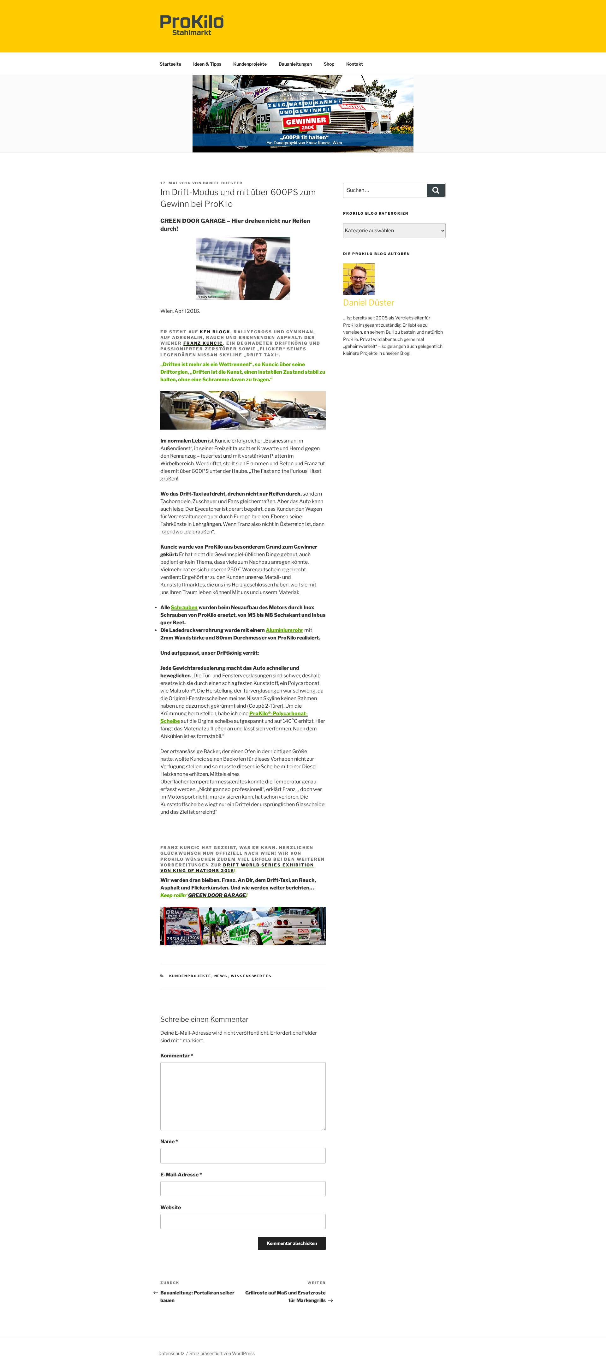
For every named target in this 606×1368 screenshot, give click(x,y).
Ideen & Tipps (207, 64)
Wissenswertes (251, 976)
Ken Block (215, 331)
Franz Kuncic (203, 343)
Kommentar (176, 1056)
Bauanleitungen (295, 64)
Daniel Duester (223, 183)
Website (170, 1207)
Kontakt (354, 64)
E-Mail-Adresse (181, 1175)
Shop (329, 64)
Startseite (170, 64)
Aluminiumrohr (284, 630)
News (221, 976)
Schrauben (184, 607)
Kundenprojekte (250, 64)
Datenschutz (171, 1353)
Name (169, 1142)
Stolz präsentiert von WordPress (222, 1353)
